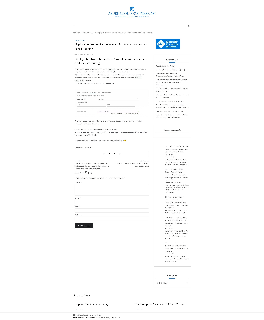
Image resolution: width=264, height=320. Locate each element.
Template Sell (115, 318)
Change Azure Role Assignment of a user (170, 111)
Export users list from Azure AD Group (169, 101)
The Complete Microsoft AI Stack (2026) (170, 70)
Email (77, 207)
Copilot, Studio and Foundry (166, 66)
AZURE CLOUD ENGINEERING (132, 14)
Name (77, 198)
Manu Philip (89, 54)
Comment (79, 182)
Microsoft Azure (80, 40)
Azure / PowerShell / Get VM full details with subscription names (133, 164)
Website (78, 215)
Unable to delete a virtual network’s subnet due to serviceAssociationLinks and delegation (171, 82)
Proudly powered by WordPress (85, 318)
